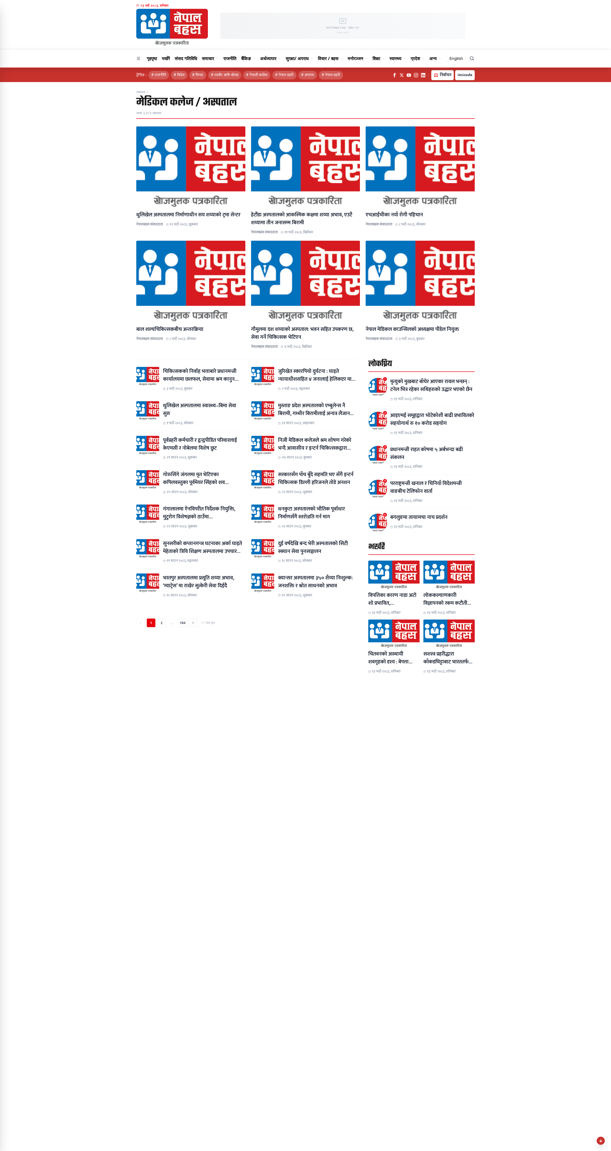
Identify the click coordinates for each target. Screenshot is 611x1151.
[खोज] (472, 58)
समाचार (208, 58)
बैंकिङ (246, 58)
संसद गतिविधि (186, 58)
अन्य (433, 58)
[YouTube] (409, 75)
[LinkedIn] (423, 75)
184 (182, 622)
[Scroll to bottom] (600, 1140)
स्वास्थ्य (395, 58)
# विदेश (179, 75)
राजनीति (230, 58)
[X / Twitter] (402, 75)
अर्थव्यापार (268, 58)
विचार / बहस (328, 58)
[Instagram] (416, 75)
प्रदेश (415, 58)
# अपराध (307, 75)
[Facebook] (394, 75)
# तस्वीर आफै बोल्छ (224, 75)
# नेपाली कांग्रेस (257, 75)
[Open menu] (138, 58)
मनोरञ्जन (355, 58)
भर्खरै (166, 58)
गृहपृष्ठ (152, 58)
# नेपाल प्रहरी (284, 75)
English (456, 58)
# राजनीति (158, 75)
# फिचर (197, 75)
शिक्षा (376, 58)
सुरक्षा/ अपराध (297, 58)
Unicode (465, 75)
